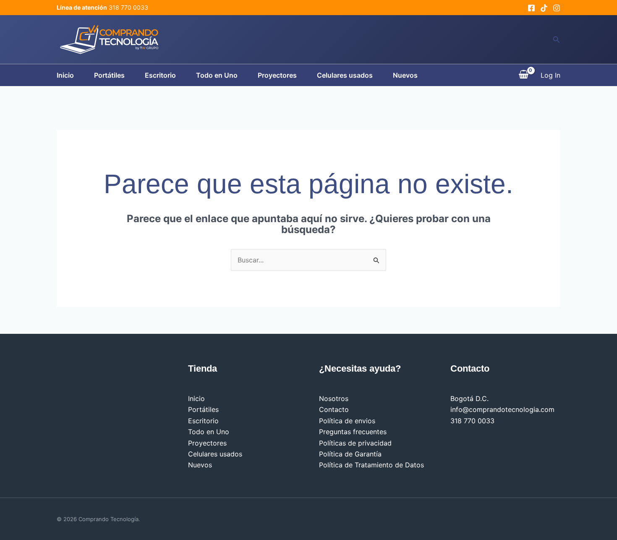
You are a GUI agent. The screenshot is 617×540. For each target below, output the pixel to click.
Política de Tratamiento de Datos (371, 465)
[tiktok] (544, 8)
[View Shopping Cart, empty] (523, 75)
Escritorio (160, 75)
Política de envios (347, 421)
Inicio (65, 75)
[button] (556, 39)
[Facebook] (531, 8)
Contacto (334, 409)
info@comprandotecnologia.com (502, 409)
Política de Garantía (350, 454)
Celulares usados (345, 75)
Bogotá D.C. (469, 398)
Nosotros (333, 398)
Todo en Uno (217, 75)
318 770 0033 (472, 421)
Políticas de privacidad (355, 443)
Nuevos (405, 75)
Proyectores (277, 75)
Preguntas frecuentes (353, 431)
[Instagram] (556, 8)
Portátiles (109, 75)
